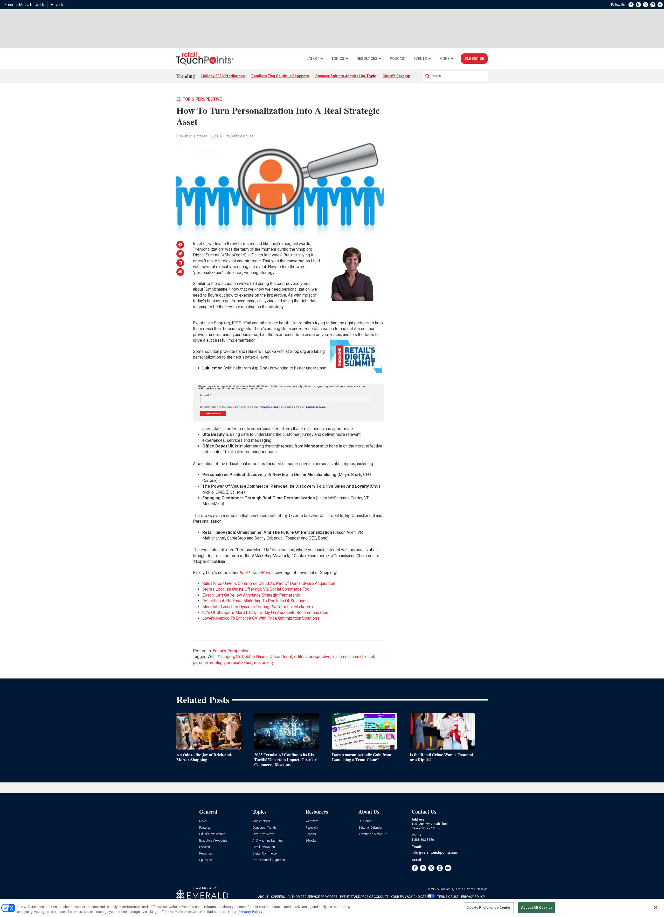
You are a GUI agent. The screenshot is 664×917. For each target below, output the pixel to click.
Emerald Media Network (24, 4)
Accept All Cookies (536, 907)
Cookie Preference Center (489, 907)
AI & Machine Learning (267, 840)
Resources (367, 59)
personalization (238, 662)
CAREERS (278, 897)
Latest (313, 59)
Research (312, 827)
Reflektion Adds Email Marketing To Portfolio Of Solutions (255, 600)
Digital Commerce (264, 853)
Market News (261, 821)
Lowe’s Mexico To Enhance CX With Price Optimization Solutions (260, 618)
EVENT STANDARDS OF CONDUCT (364, 897)
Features (205, 827)
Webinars (312, 821)
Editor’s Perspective (212, 834)
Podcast (398, 59)
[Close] (655, 907)
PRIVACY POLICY (473, 897)
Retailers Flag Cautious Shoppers (280, 76)
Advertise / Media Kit (372, 834)
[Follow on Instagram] (652, 4)
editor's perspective (312, 656)
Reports (311, 834)
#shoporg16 (228, 656)
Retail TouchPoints (257, 572)
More (444, 59)
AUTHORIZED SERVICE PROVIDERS (312, 897)
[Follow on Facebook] (631, 4)
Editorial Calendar (370, 827)
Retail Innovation (263, 847)
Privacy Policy (250, 912)
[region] (332, 908)
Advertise (59, 4)
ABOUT (263, 897)
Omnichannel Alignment (269, 860)
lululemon (341, 656)
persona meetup (208, 662)
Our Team (365, 821)
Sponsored (206, 860)
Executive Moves (263, 834)
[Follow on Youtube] (660, 4)
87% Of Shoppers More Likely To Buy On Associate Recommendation (265, 612)
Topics (337, 59)
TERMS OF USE (448, 897)
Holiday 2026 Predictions (223, 76)
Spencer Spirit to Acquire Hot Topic (345, 76)
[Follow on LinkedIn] (638, 4)
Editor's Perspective (199, 99)
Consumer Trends (264, 827)
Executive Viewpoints (213, 840)
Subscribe (474, 59)
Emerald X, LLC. (450, 889)
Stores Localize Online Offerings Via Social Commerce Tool (256, 589)
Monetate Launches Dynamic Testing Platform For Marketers (257, 606)
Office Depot (280, 656)
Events (420, 59)
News (203, 821)
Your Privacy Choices (408, 897)
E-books (311, 840)
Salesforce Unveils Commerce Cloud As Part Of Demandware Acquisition (268, 583)
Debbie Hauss (255, 656)
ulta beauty (264, 662)
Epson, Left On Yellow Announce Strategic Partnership (251, 595)
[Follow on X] (645, 4)
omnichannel (362, 656)
